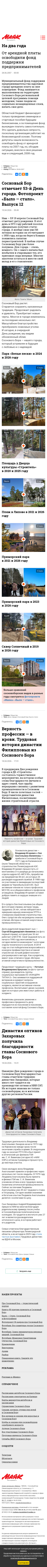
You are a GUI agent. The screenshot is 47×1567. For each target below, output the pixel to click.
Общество (14, 166)
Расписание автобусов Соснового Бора (21, 1393)
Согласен (23, 1562)
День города (12, 717)
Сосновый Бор (23, 717)
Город (9, 168)
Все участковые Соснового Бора (18, 1432)
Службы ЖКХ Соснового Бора (16, 1439)
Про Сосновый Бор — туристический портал (20, 1304)
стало (28, 700)
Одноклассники (10, 1462)
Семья (31, 1019)
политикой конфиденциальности (23, 1558)
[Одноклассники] (23, 174)
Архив (5, 1351)
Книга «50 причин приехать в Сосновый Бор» (21, 1311)
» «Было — (19, 700)
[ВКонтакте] (16, 174)
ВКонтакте (7, 1458)
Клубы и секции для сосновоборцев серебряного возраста (19, 1423)
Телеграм (6, 1455)
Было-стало (33, 717)
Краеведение (8, 1344)
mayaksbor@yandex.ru (23, 1503)
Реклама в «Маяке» (11, 1377)
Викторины (7, 1347)
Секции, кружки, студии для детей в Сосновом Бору (19, 1411)
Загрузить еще (25, 1271)
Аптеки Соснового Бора (13, 1428)
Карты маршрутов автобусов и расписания (17, 1401)
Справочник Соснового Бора (16, 1406)
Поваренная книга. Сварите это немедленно (17, 1359)
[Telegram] (20, 174)
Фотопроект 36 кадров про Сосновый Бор (22, 1322)
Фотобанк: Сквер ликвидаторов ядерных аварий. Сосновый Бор (22, 1333)
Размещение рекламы (10, 1507)
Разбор (5, 1354)
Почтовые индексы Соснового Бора (19, 1435)
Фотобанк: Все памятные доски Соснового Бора (23, 1327)
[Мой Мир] (26, 174)
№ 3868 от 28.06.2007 (16, 169)
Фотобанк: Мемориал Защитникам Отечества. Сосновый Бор (19, 1339)
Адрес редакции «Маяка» (11, 1486)
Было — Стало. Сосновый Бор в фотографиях (16, 1317)
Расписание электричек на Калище (19, 1396)
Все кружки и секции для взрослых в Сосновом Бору (20, 1417)
